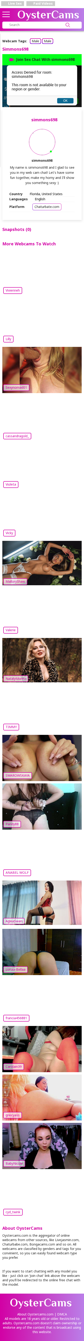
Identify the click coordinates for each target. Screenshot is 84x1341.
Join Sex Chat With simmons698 (45, 59)
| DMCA (60, 1314)
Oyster (48, 14)
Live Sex (14, 3)
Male (35, 41)
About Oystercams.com (35, 1314)
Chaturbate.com (47, 206)
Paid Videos (42, 3)
